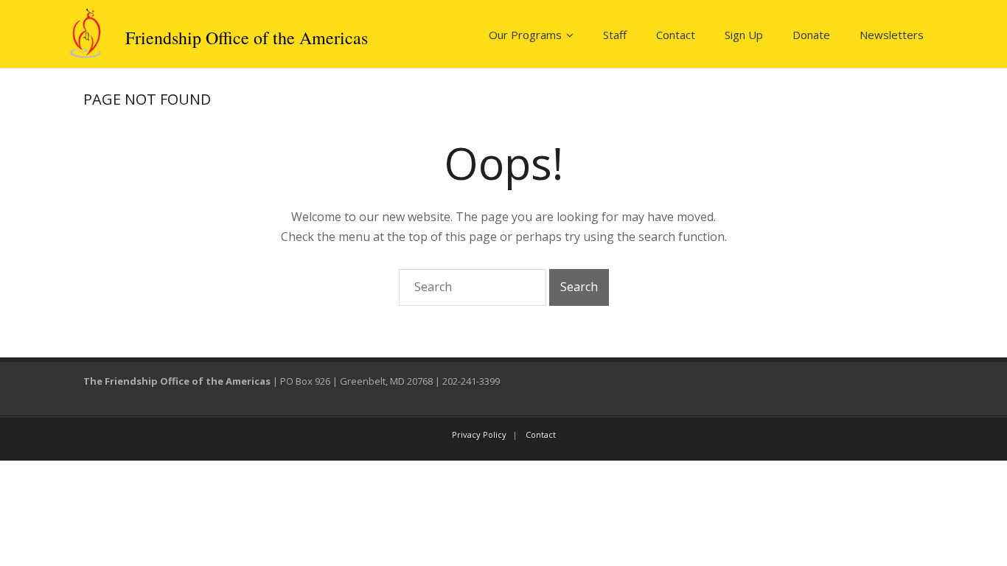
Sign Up (744, 34)
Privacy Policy (479, 434)
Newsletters (892, 34)
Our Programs (525, 34)
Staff (615, 34)
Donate (811, 34)
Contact (675, 34)
